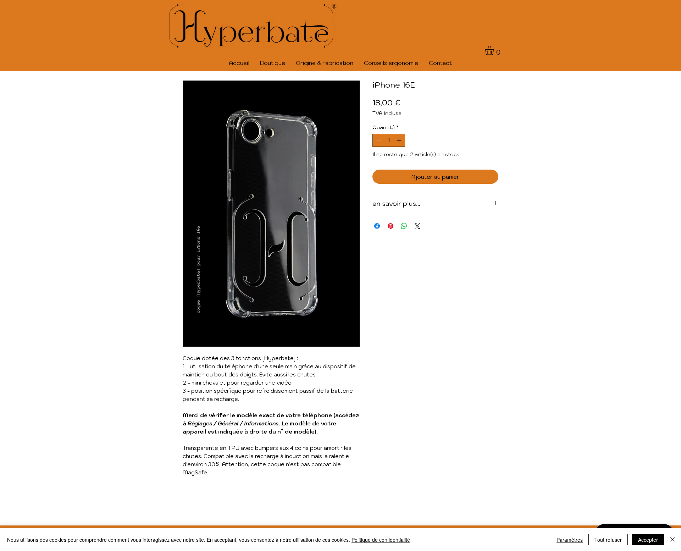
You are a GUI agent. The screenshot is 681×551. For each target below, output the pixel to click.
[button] (495, 50)
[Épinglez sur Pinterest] (390, 226)
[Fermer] (672, 539)
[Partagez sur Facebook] (377, 226)
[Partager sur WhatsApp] (404, 226)
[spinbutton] (388, 140)
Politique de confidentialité (380, 539)
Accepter (648, 539)
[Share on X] (417, 226)
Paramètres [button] (570, 539)
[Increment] (399, 140)
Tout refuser (608, 539)
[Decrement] (377, 140)
